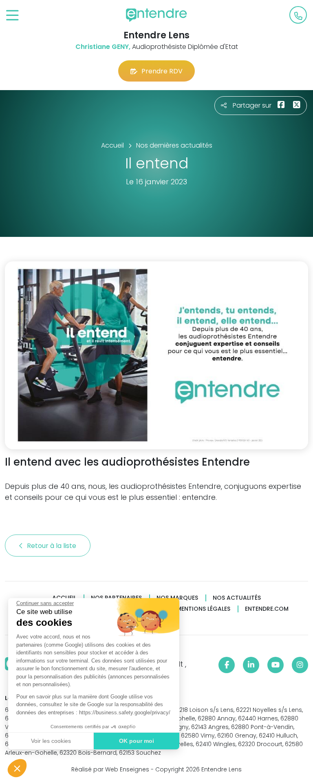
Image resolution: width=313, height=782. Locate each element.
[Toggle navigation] (12, 16)
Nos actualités (237, 597)
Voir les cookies (51, 741)
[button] (17, 768)
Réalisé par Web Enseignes (110, 769)
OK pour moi (136, 741)
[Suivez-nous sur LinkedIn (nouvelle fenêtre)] (251, 665)
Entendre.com (267, 608)
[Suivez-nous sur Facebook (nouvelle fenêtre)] (226, 665)
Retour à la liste (52, 545)
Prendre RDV (162, 71)
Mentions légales (203, 608)
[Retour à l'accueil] (156, 15)
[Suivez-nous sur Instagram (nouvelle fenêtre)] (300, 665)
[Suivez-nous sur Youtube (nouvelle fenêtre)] (275, 665)
